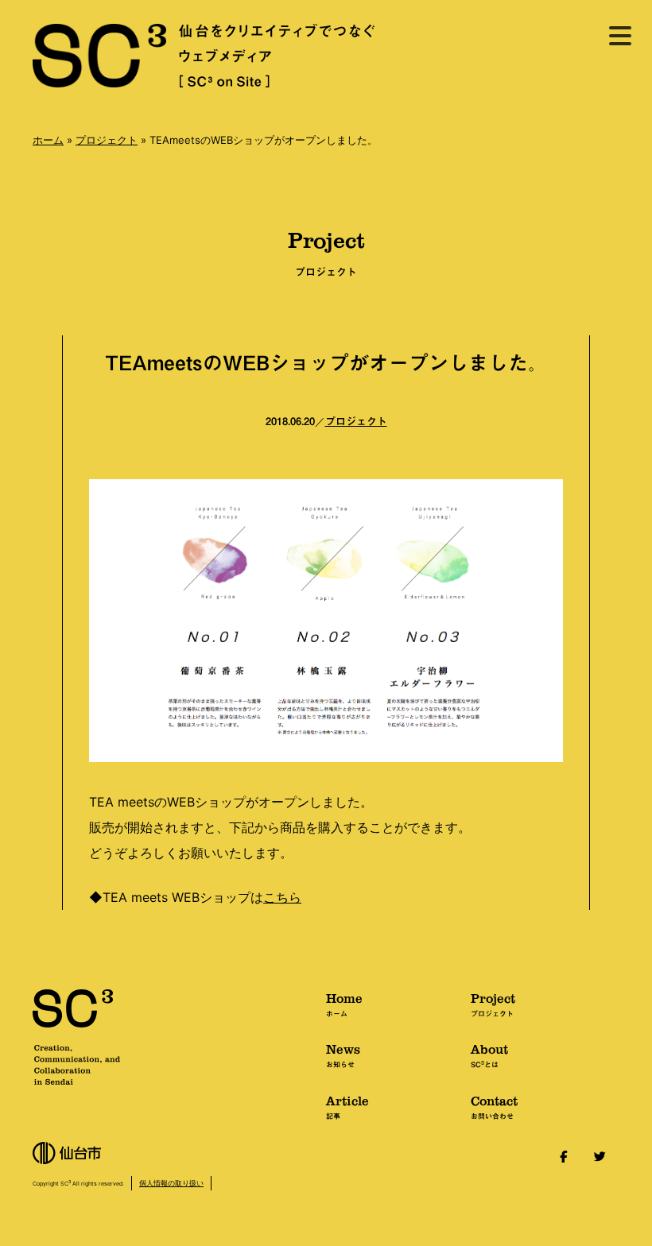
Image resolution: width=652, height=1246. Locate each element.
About (489, 1054)
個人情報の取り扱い (171, 1182)
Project (493, 1003)
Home (344, 1003)
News (343, 1054)
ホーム (48, 140)
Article (347, 1106)
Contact (494, 1106)
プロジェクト (107, 140)
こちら (282, 897)
